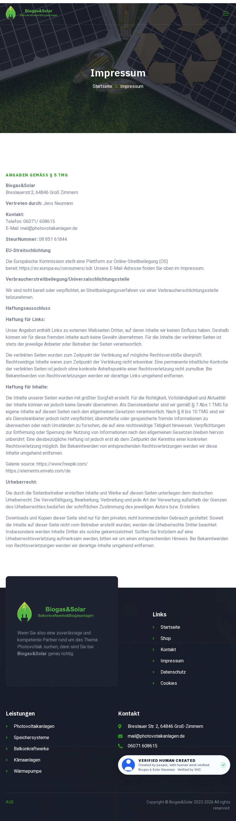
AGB (10, 802)
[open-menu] (225, 13)
